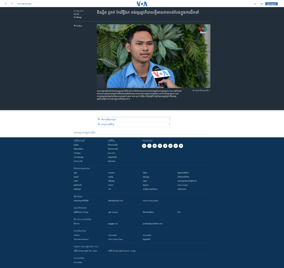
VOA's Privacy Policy (115, 239)
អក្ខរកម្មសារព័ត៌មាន (183, 173)
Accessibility (147, 235)
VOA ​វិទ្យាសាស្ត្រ (78, 157)
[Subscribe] (181, 146)
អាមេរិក (76, 181)
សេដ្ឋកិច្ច (110, 177)
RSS (179, 212)
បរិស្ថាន (145, 173)
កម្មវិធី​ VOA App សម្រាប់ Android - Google (122, 251)
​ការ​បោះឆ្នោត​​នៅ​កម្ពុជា (24, 4)
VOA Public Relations (81, 239)
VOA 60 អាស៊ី (78, 161)
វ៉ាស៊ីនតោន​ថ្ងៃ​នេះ (78, 149)
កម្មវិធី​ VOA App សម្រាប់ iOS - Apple (85, 251)
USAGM (76, 235)
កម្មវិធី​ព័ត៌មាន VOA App (81, 212)
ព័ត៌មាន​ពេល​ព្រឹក (113, 145)
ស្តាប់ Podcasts (113, 212)
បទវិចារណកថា (182, 189)
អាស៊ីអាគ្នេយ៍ (77, 189)
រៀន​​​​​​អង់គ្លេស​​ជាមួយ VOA (115, 201)
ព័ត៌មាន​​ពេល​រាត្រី (113, 149)
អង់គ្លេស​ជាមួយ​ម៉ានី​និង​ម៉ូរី (81, 201)
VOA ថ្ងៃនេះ (77, 153)
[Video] (262, 4)
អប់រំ (109, 189)
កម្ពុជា (75, 173)
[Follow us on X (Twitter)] (149, 146)
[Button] (78, 26)
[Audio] (255, 4)
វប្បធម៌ (145, 181)
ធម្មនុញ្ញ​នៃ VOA (113, 224)
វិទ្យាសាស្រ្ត (146, 177)
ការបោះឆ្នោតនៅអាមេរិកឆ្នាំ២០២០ (187, 181)
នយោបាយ (111, 173)
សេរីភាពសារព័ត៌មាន (183, 177)
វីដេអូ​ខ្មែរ (76, 145)
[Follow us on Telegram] (165, 146)
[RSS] (170, 146)
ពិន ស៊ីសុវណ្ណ (77, 17)
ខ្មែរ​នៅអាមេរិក (78, 185)
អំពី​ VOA (76, 224)
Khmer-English (183, 185)
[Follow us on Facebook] (144, 146)
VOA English (112, 235)
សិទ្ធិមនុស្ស (111, 181)
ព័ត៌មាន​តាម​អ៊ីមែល (148, 212)
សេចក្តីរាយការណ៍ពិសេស (150, 189)
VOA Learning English (150, 201)
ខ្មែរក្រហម (146, 185)
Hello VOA (111, 153)
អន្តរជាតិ (76, 177)
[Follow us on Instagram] (160, 146)
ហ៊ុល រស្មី (76, 14)
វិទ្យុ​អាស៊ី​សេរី (146, 239)
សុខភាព (110, 185)
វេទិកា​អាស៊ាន (111, 161)
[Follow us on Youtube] (155, 146)
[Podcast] (176, 146)
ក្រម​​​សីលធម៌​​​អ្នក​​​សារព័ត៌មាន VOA (153, 224)
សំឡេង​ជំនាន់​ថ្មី (112, 157)
